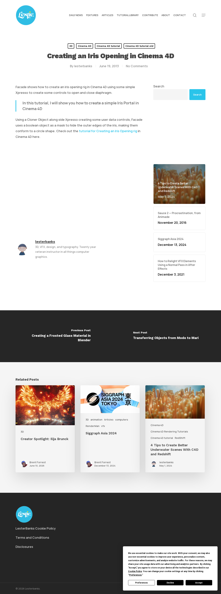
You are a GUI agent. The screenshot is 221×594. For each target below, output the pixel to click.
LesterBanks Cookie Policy (36, 528)
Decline (170, 583)
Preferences (141, 583)
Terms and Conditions (32, 537)
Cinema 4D (84, 46)
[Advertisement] (179, 132)
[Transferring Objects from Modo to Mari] (165, 336)
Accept (199, 583)
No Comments (137, 66)
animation (96, 419)
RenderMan (92, 426)
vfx (103, 426)
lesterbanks (83, 66)
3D (71, 46)
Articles (108, 419)
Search (158, 86)
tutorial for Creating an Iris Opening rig (108, 131)
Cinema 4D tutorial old (139, 46)
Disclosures (24, 547)
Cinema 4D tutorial (108, 46)
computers (121, 419)
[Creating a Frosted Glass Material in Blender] (55, 336)
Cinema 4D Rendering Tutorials (169, 431)
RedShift (180, 438)
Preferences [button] (135, 575)
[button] (203, 15)
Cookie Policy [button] (135, 571)
